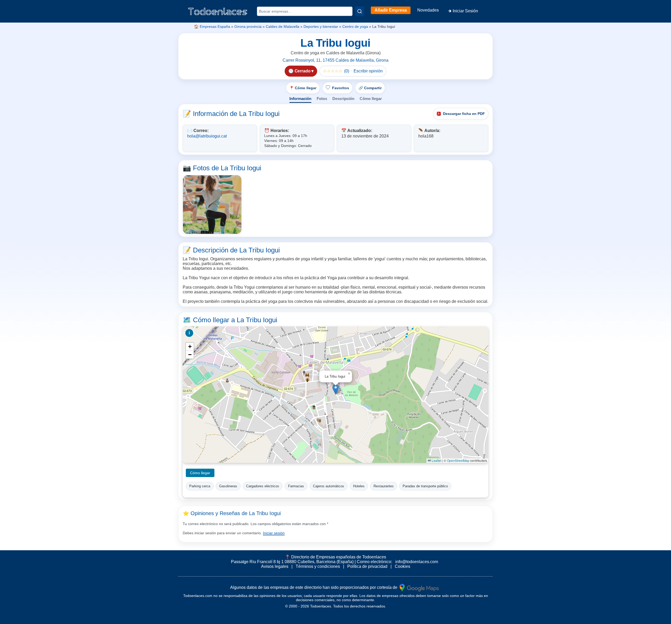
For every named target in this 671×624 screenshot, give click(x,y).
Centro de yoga (355, 26)
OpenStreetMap (458, 460)
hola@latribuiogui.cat (207, 136)
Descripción (343, 98)
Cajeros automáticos (328, 486)
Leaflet (436, 460)
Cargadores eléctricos (262, 486)
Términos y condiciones (318, 566)
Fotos (322, 98)
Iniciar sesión (274, 533)
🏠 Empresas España (212, 26)
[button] (335, 389)
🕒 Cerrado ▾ (300, 71)
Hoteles (359, 486)
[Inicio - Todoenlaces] (217, 11)
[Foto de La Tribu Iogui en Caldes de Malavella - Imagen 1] (212, 204)
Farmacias (296, 486)
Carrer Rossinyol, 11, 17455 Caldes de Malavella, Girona (335, 60)
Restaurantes (384, 486)
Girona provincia (248, 26)
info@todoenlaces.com (416, 561)
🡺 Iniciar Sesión (463, 11)
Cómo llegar (371, 98)
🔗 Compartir (370, 88)
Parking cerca (199, 486)
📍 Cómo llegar (302, 88)
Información (300, 98)
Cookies (402, 566)
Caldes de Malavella (282, 26)
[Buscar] (359, 11)
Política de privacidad (367, 566)
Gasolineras (228, 486)
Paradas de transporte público (425, 486)
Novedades (428, 10)
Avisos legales (274, 566)
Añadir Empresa (391, 10)
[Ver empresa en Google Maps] (419, 587)
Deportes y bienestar (321, 26)
